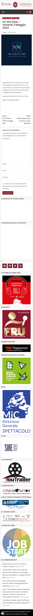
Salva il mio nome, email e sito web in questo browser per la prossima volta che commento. (14, 186)
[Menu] (3, 12)
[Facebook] (5, 266)
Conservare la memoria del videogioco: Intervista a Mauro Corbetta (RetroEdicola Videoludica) (15, 583)
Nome (4, 164)
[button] (3, 12)
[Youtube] (20, 266)
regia (5, 32)
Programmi (15, 18)
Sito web (5, 177)
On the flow (6, 18)
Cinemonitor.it (10, 560)
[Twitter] (15, 266)
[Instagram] (10, 266)
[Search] (27, 12)
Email (4, 170)
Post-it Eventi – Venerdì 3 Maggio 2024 (7, 119)
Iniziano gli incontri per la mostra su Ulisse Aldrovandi (24, 119)
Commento (6, 138)
